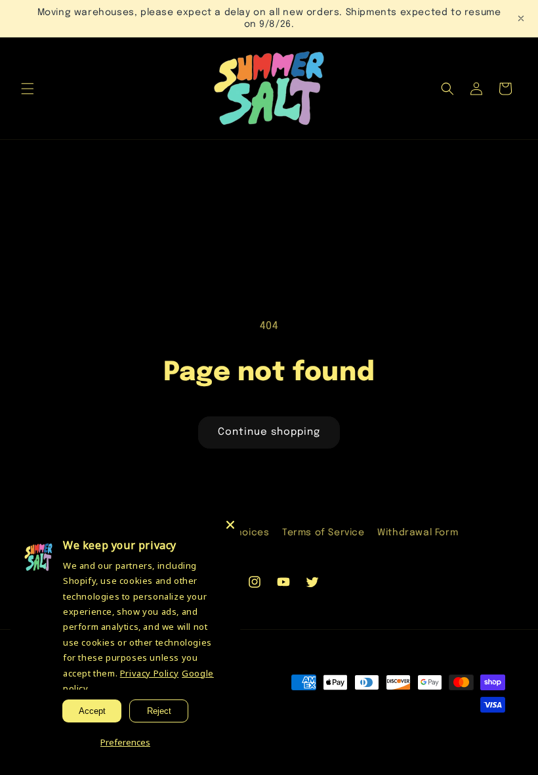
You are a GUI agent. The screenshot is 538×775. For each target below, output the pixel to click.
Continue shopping (269, 432)
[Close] (230, 524)
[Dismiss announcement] (521, 18)
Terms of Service (323, 532)
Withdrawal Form (417, 532)
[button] (27, 88)
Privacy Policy (149, 673)
